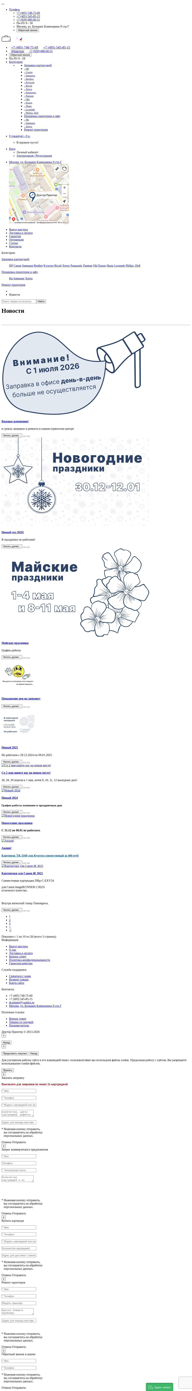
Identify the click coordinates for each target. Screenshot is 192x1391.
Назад (6, 1042)
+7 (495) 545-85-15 (28, 16)
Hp (11, 278)
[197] (28, 707)
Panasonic (76, 265)
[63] (28, 547)
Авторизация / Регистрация (34, 155)
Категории (16, 61)
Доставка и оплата (21, 232)
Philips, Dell (133, 265)
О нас (12, 949)
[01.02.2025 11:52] (24, 707)
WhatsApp (17, 51)
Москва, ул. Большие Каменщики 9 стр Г (35, 1005)
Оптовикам (16, 239)
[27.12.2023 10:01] (24, 812)
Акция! (6, 848)
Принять (7, 1070)
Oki (95, 265)
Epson (102, 265)
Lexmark (119, 265)
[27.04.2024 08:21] (24, 787)
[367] (28, 838)
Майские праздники (15, 643)
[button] (19, 136)
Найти (41, 301)
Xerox (66, 265)
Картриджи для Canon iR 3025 (22, 873)
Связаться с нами (20, 976)
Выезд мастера (18, 229)
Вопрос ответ (17, 956)
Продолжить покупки (15, 1053)
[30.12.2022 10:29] (24, 838)
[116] (28, 657)
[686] (28, 910)
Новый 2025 (10, 747)
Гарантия (15, 236)
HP (11, 265)
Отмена (6, 1142)
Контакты (15, 246)
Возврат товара (18, 979)
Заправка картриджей (15, 259)
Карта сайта (16, 982)
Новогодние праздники (17, 823)
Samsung (27, 265)
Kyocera (49, 265)
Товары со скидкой (21, 1022)
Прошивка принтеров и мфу (20, 272)
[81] (28, 762)
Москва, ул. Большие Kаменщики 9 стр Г (35, 162)
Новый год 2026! (13, 532)
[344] (28, 863)
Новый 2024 (10, 797)
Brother (38, 265)
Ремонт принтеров (13, 284)
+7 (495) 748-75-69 (28, 12)
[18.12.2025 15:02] (24, 547)
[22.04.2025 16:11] (24, 657)
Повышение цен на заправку (21, 698)
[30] (28, 436)
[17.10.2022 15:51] (24, 863)
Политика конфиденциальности (29, 959)
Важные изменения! (15, 421)
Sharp (109, 265)
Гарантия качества (20, 963)
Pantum (87, 265)
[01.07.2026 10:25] (24, 436)
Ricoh (58, 265)
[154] (28, 787)
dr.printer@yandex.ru (21, 1002)
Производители (19, 1025)
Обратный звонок (28, 30)
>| (10, 930)
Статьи (13, 243)
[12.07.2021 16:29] (24, 910)
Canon (17, 265)
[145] (28, 812)
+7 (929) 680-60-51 (28, 19)
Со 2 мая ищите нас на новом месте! (26, 772)
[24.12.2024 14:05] (24, 762)
